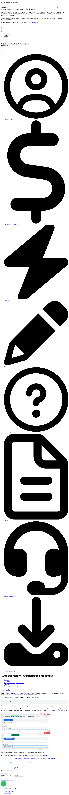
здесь (46, 755)
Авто (6, 37)
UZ (27, 43)
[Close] (1, 5)
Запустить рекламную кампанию (34, 758)
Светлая (7, 33)
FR (18, 43)
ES (8, 43)
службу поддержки (32, 22)
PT (11, 43)
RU (2, 43)
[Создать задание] (3, 783)
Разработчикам (8, 791)
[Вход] (1, 47)
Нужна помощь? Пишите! (8, 780)
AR (21, 43)
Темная (6, 35)
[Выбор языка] (1, 42)
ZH (24, 43)
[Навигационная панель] (2, 29)
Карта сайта (7, 793)
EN (5, 43)
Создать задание (5, 690)
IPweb (6, 788)
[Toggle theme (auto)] (1, 31)
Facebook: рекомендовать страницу (24, 693)
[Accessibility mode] (1, 40)
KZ (14, 43)
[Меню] (1, 27)
